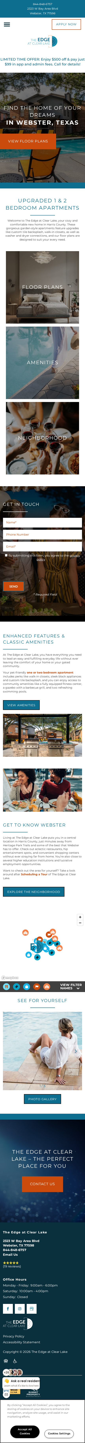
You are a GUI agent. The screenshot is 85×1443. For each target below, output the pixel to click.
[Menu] (7, 24)
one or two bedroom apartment (50, 672)
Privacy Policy (13, 1336)
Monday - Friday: (16, 1285)
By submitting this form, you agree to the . (44, 557)
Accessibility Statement (21, 1342)
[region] (42, 1421)
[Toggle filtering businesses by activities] (36, 986)
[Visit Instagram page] (20, 1309)
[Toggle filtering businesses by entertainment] (16, 986)
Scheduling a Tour (34, 874)
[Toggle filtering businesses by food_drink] (6, 986)
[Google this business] (32, 1309)
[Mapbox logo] (10, 978)
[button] (66, 24)
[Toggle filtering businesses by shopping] (26, 986)
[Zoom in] (80, 917)
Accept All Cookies (25, 1432)
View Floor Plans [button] (28, 141)
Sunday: (9, 1297)
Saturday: (10, 1291)
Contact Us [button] (42, 1184)
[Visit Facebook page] (8, 1309)
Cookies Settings (59, 1434)
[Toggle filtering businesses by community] (46, 986)
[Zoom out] (80, 923)
